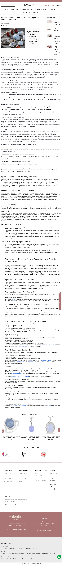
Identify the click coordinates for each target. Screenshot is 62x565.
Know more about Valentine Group (16, 529)
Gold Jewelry (4, 548)
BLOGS (52, 476)
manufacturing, (49, 119)
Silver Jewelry (4, 553)
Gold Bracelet (12, 548)
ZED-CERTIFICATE (23, 478)
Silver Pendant (45, 553)
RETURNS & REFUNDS (40, 477)
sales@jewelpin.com (45, 530)
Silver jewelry (25, 10)
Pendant (28, 558)
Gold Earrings (19, 548)
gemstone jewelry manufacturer (21, 136)
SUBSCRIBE (36, 505)
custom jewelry (40, 119)
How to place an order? (60, 300)
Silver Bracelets (12, 553)
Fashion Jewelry (5, 558)
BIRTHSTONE (53, 473)
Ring (32, 558)
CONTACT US (7, 473)
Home (6, 10)
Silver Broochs (20, 553)
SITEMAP (21, 481)
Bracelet (12, 558)
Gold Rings (34, 548)
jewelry (8, 111)
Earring (17, 558)
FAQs (5, 476)
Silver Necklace (36, 553)
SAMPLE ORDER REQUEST (30, 12)
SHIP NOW (46, 10)
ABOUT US (53, 10)
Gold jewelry (14, 10)
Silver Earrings (28, 553)
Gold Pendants (27, 548)
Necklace (22, 558)
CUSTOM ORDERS (8, 478)
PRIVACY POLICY (39, 483)
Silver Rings (52, 553)
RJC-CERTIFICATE (23, 476)
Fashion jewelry (36, 10)
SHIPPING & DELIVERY (40, 480)
